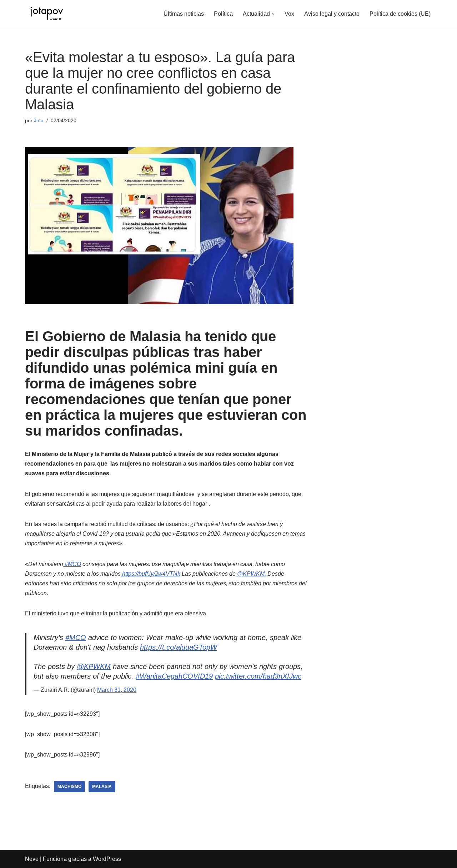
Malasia (102, 786)
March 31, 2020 (116, 690)
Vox (289, 14)
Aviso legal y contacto (332, 14)
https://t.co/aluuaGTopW (178, 647)
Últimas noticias (184, 14)
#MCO (75, 637)
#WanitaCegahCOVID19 (174, 676)
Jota (39, 120)
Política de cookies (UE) (400, 14)
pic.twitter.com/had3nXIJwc (258, 676)
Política (223, 14)
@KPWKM (94, 666)
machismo (69, 786)
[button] (273, 14)
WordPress (107, 859)
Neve (32, 859)
